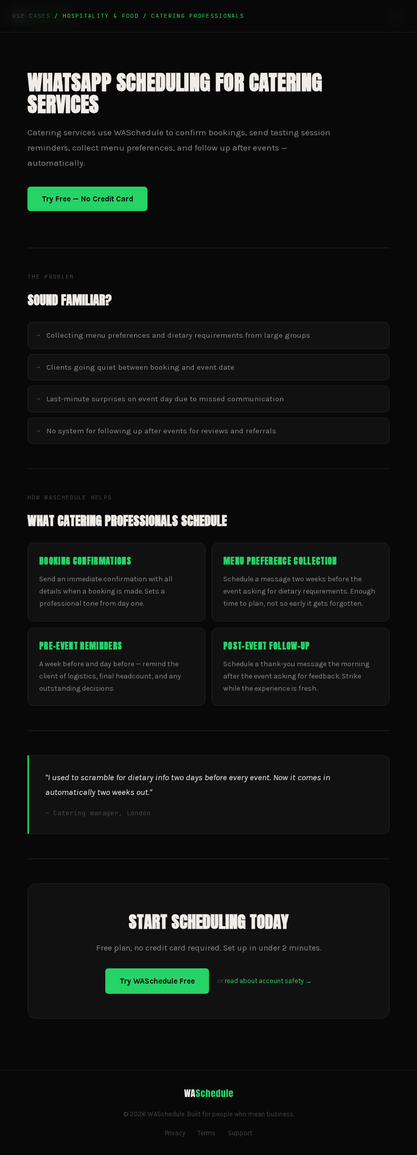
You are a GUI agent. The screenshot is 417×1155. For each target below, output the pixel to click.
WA (208, 1093)
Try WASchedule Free (157, 981)
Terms (206, 1133)
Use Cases (31, 15)
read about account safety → (268, 981)
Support (240, 1133)
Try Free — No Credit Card (87, 198)
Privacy (175, 1133)
